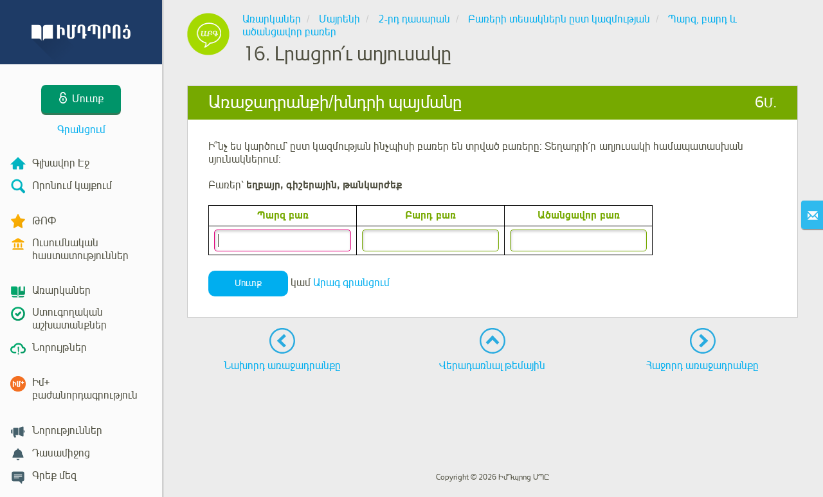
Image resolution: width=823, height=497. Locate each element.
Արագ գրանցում (351, 282)
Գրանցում (81, 129)
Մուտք (248, 283)
